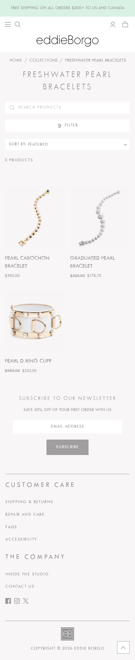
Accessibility (21, 539)
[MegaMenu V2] (8, 24)
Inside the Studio (27, 574)
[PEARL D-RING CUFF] (35, 321)
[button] (123, 647)
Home (15, 60)
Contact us (19, 587)
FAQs (11, 527)
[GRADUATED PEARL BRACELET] (100, 217)
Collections (43, 60)
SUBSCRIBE (67, 447)
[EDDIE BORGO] (67, 41)
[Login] (113, 24)
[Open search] (18, 24)
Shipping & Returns (29, 502)
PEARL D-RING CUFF (28, 361)
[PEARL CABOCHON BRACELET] (35, 217)
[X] (27, 602)
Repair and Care (25, 515)
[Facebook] (9, 602)
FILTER (71, 125)
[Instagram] (18, 602)
